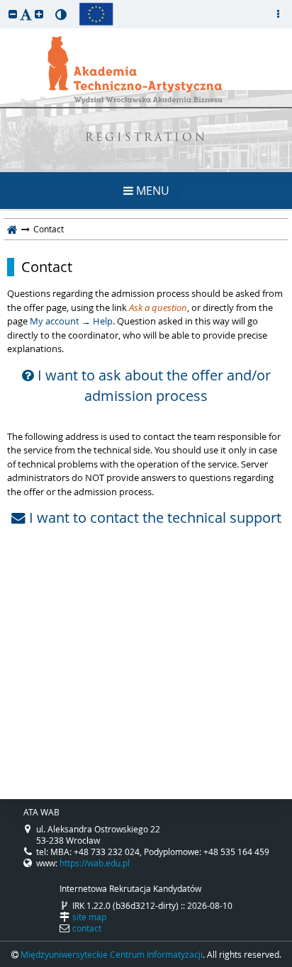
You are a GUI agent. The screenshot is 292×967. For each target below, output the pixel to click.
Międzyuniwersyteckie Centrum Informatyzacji (112, 954)
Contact (46, 267)
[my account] (278, 14)
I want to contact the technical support (153, 518)
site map (89, 916)
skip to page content (3, 3)
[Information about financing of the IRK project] (96, 14)
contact (86, 928)
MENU (151, 190)
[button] (13, 14)
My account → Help (71, 321)
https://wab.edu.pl (95, 863)
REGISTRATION (146, 138)
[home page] (12, 228)
